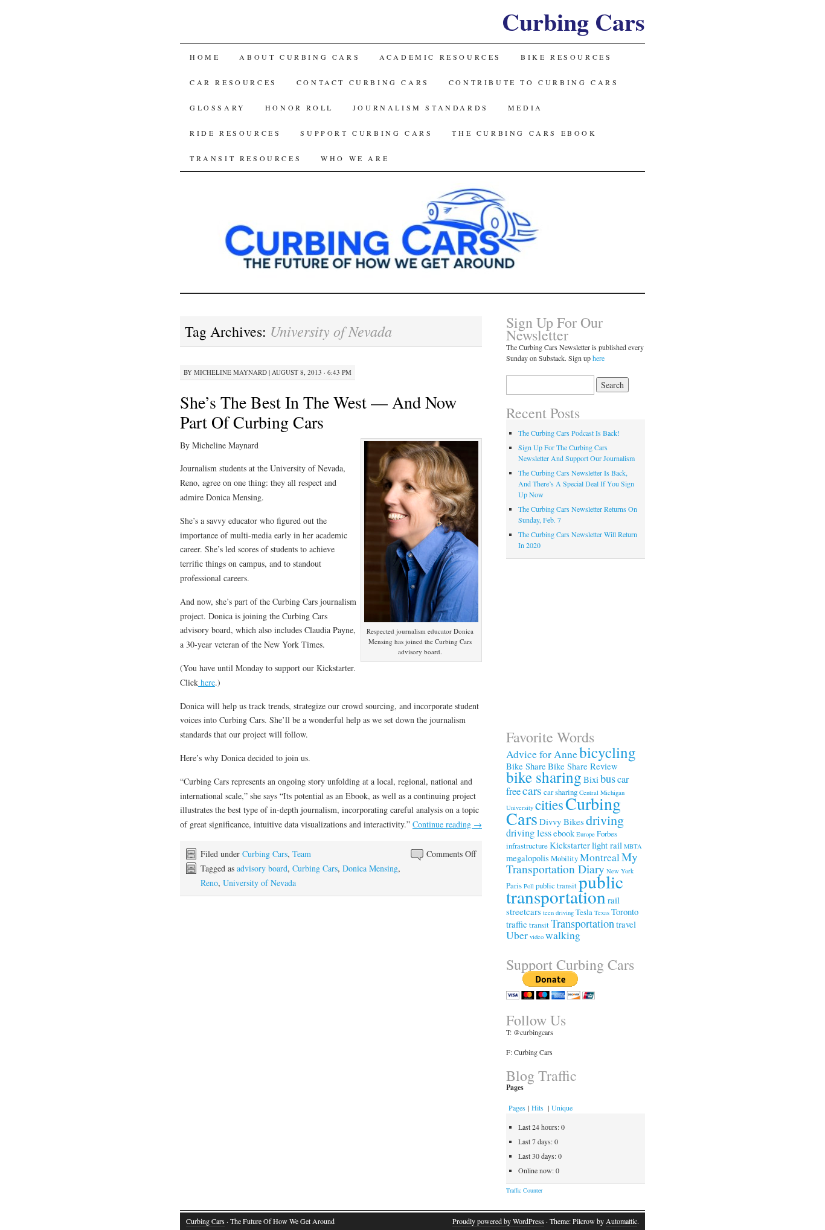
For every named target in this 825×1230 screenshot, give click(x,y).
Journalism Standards (421, 107)
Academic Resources (440, 57)
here (206, 682)
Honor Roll (299, 107)
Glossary (218, 107)
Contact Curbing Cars (363, 82)
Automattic (621, 1221)
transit (539, 924)
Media (525, 107)
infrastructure (527, 845)
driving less (528, 833)
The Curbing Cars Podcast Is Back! (569, 433)
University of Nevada (259, 882)
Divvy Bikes (561, 821)
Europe (585, 834)
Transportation (582, 923)
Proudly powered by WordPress (498, 1221)
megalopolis (527, 858)
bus (607, 778)
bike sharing (544, 777)
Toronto (624, 911)
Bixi (591, 779)
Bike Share (526, 766)
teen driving (558, 912)
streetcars (523, 911)
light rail (607, 845)
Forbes (607, 833)
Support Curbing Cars (366, 133)
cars (532, 790)
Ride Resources (235, 133)
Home (205, 57)
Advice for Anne (541, 754)
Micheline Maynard (230, 372)
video (537, 936)
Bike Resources (566, 57)
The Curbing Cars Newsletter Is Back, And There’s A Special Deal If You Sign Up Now (576, 483)
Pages (517, 1107)
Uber (517, 935)
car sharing (560, 791)
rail (614, 900)
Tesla (584, 912)
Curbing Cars (573, 21)
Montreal (600, 857)
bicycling (607, 752)
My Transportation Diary (572, 862)
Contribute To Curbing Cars (534, 82)
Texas (601, 912)
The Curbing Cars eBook (524, 133)
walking (562, 935)
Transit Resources (245, 158)
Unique (562, 1107)
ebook (563, 833)
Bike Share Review (583, 766)
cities (549, 804)
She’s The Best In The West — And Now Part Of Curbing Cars (318, 411)
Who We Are (355, 158)
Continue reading (447, 824)
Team (301, 853)
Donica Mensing (370, 868)
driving (605, 820)
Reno (209, 882)
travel (626, 924)
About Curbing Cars (299, 57)
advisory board (262, 868)
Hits (538, 1107)
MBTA (633, 846)
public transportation (564, 889)
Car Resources (233, 82)
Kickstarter (570, 845)
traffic (516, 924)
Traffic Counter (524, 1190)
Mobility (564, 858)
